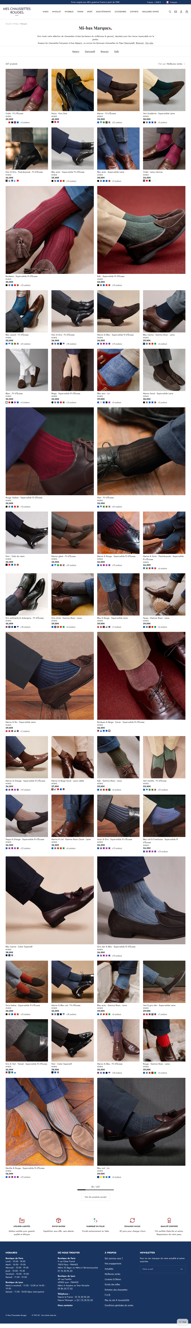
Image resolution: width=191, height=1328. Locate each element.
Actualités (109, 1268)
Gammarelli (129, 43)
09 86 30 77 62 (65, 1288)
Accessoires (120, 11)
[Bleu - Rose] (101, 122)
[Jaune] (101, 1177)
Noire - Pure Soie (59, 113)
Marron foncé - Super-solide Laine (158, 393)
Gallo (116, 51)
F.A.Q (107, 1294)
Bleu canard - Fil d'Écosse (17, 334)
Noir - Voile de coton (15, 556)
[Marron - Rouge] (150, 568)
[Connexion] (181, 11)
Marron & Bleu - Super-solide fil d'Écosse (115, 334)
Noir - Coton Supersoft (61, 1063)
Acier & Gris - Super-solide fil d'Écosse (114, 839)
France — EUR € (154, 2)
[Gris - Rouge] (155, 568)
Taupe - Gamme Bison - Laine (156, 618)
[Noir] (12, 122)
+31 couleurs (112, 122)
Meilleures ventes (150, 11)
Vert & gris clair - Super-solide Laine (159, 1005)
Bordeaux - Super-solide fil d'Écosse (21, 276)
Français (174, 2)
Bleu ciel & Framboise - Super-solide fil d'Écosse (160, 841)
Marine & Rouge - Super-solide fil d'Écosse (116, 556)
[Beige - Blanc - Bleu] (15, 181)
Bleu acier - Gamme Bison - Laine (112, 1005)
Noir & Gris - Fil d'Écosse (63, 334)
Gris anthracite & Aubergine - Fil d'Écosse (25, 618)
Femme (80, 11)
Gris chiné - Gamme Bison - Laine (66, 618)
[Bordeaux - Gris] (64, 789)
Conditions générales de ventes (119, 1305)
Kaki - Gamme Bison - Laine (109, 780)
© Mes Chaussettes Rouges (16, 1315)
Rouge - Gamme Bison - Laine (156, 1063)
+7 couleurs (112, 627)
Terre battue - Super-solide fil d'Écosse (23, 1005)
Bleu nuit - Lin (103, 1168)
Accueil (8, 23)
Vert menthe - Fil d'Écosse (155, 780)
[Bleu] (18, 122)
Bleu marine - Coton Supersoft (19, 946)
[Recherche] (170, 11)
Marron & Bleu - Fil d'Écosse (109, 1063)
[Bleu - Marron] (152, 568)
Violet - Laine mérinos (153, 172)
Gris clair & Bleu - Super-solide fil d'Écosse (116, 946)
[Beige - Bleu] (101, 731)
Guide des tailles (112, 1284)
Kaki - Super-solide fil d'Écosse (110, 276)
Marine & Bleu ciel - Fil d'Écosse (65, 1005)
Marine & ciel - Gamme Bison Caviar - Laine (71, 839)
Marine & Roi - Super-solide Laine (21, 722)
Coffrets (134, 11)
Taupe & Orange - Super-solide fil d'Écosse (25, 839)
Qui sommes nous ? (114, 1258)
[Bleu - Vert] (12, 1072)
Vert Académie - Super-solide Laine (159, 113)
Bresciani (140, 43)
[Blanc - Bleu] (15, 1072)
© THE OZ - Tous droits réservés (44, 1315)
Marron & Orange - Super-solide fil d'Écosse (25, 780)
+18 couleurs (66, 343)
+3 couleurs (21, 122)
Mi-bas (45, 11)
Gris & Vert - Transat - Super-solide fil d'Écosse (26, 1063)
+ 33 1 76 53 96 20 (84, 1300)
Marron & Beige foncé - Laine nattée (67, 780)
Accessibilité (123, 1300)
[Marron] (107, 122)
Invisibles (69, 11)
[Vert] (104, 122)
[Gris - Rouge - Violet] (101, 344)
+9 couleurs (158, 122)
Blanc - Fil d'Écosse (14, 393)
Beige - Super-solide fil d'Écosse (65, 393)
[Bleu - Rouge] (52, 344)
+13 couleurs (66, 181)
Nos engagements (113, 1263)
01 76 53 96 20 (65, 1270)
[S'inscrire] (181, 1269)
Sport (89, 11)
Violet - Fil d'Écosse (14, 113)
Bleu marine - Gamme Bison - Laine (159, 334)
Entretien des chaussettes (116, 1289)
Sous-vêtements (103, 11)
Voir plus (149, 43)
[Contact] (175, 11)
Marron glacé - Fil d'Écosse (63, 556)
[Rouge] (9, 122)
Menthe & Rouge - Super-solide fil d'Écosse (25, 1168)
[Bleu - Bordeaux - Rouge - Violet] (104, 344)
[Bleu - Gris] (144, 568)
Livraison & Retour (113, 1279)
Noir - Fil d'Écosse (105, 497)
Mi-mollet (56, 11)
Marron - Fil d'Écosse (106, 113)
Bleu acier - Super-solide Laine (110, 172)
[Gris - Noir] (7, 181)
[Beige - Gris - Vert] (107, 627)
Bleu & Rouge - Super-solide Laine (112, 618)
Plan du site (110, 1300)
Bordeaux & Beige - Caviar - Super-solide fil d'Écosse (120, 722)
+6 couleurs (158, 343)
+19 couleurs (112, 343)
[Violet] (15, 122)
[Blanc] (7, 122)
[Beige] (101, 402)
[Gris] (109, 122)
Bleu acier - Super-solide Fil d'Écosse (67, 172)
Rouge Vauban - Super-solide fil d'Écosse (24, 497)
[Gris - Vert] (147, 568)
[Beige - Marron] (9, 181)
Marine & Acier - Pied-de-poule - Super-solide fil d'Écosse (163, 558)
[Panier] (186, 11)
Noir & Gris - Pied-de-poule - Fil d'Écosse (24, 172)
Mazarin (78, 43)
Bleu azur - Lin (103, 393)
